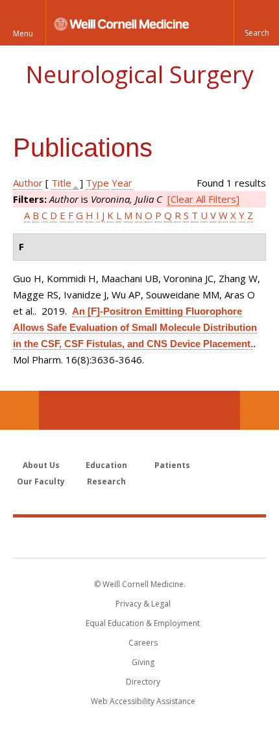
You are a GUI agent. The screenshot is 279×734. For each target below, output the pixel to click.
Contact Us (259, 410)
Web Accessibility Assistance (143, 701)
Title (61, 182)
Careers (143, 642)
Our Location (19, 410)
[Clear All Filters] (203, 198)
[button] (256, 23)
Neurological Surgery (139, 74)
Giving (143, 662)
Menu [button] (23, 33)
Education (106, 465)
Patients (172, 465)
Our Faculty (41, 481)
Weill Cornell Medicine (139, 537)
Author (28, 182)
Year (122, 182)
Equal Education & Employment (143, 623)
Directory (143, 681)
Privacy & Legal (143, 603)
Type (97, 182)
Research (106, 481)
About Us (41, 465)
